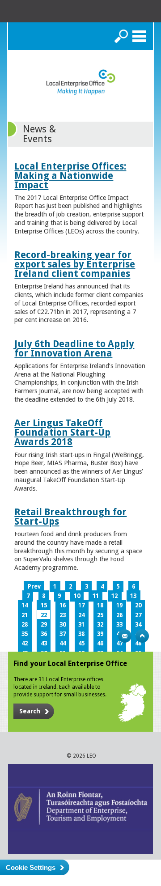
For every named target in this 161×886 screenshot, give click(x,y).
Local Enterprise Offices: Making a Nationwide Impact (70, 176)
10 (77, 596)
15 (44, 605)
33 (119, 624)
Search (121, 36)
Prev (34, 586)
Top (142, 636)
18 (100, 605)
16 (62, 605)
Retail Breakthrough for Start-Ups (70, 516)
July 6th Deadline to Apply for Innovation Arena (74, 348)
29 (44, 624)
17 (81, 605)
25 (100, 615)
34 (138, 624)
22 (44, 615)
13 (133, 596)
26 (119, 615)
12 (114, 596)
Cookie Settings (30, 867)
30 (62, 624)
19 (119, 605)
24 (81, 615)
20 (138, 605)
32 (100, 624)
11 (96, 596)
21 (24, 615)
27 (138, 615)
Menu (139, 36)
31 (81, 624)
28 (24, 624)
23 (62, 615)
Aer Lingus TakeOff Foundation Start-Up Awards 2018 (62, 432)
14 (24, 605)
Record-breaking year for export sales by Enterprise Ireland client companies (74, 264)
